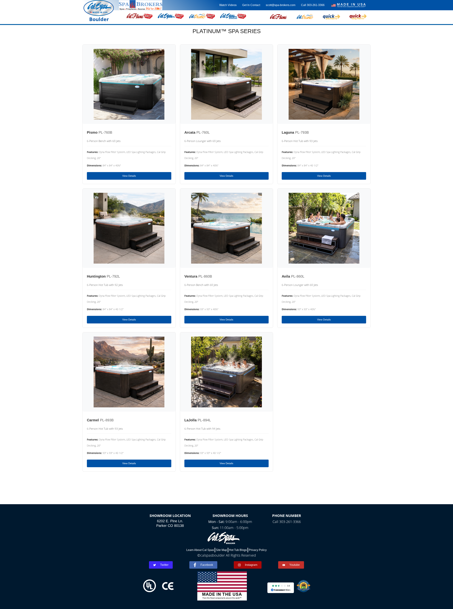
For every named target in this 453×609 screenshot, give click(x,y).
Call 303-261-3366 (313, 5)
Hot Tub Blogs (238, 549)
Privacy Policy (258, 549)
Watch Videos (228, 5)
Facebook (206, 564)
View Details (129, 175)
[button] (278, 16)
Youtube (294, 564)
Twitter (164, 564)
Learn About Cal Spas (200, 549)
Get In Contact (251, 5)
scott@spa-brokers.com (280, 5)
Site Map (221, 549)
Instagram (251, 564)
